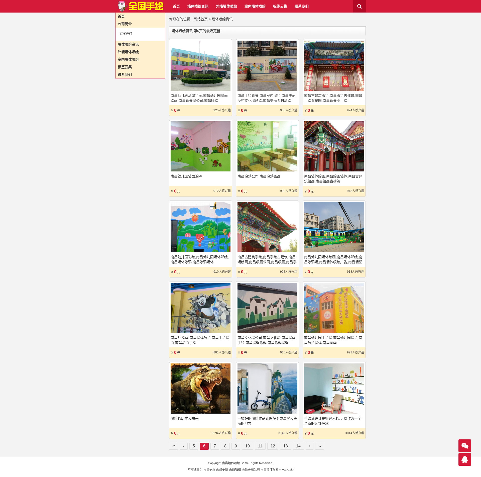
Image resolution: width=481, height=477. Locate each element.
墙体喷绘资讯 (197, 6)
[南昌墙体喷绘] (140, 6)
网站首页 (201, 19)
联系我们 (302, 6)
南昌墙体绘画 (270, 469)
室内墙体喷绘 (255, 6)
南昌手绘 (209, 469)
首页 (176, 6)
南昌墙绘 (235, 469)
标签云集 (280, 6)
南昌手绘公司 (251, 469)
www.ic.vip (286, 469)
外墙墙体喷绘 (226, 6)
